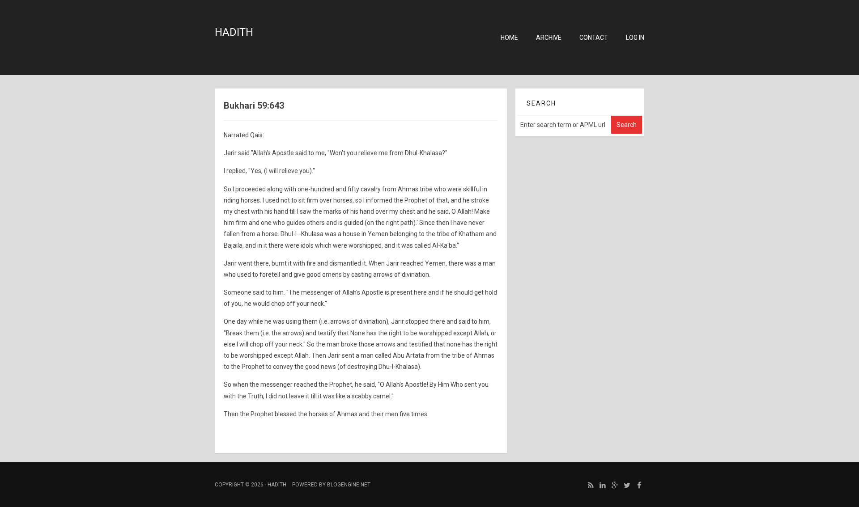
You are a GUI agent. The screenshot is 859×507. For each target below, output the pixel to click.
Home (509, 37)
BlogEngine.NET (348, 485)
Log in (635, 37)
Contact (593, 37)
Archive (548, 37)
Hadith (234, 32)
